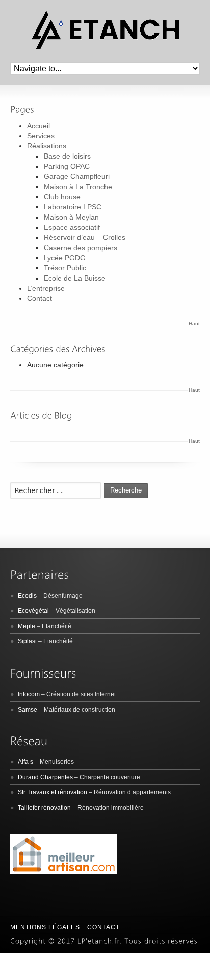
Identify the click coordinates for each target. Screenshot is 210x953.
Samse (27, 709)
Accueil (38, 125)
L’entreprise (46, 288)
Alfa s (25, 761)
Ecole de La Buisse (75, 278)
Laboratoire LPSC (72, 207)
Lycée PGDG (65, 258)
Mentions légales (45, 927)
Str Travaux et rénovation (52, 792)
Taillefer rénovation (44, 807)
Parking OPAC (67, 166)
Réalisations (46, 146)
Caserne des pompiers (80, 247)
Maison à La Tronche (78, 186)
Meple (26, 626)
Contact (39, 298)
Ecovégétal (33, 610)
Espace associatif (72, 227)
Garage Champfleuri (77, 176)
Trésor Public (65, 268)
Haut (194, 323)
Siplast (27, 641)
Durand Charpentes (45, 777)
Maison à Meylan (71, 217)
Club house (62, 197)
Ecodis (27, 595)
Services (41, 136)
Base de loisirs (67, 156)
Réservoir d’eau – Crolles (84, 237)
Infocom (29, 694)
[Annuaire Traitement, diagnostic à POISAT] (63, 872)
